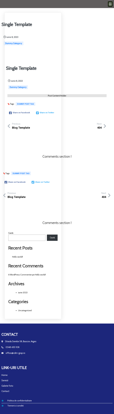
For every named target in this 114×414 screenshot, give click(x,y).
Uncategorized (25, 310)
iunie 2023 (22, 292)
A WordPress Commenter (20, 274)
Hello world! (17, 256)
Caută (10, 233)
